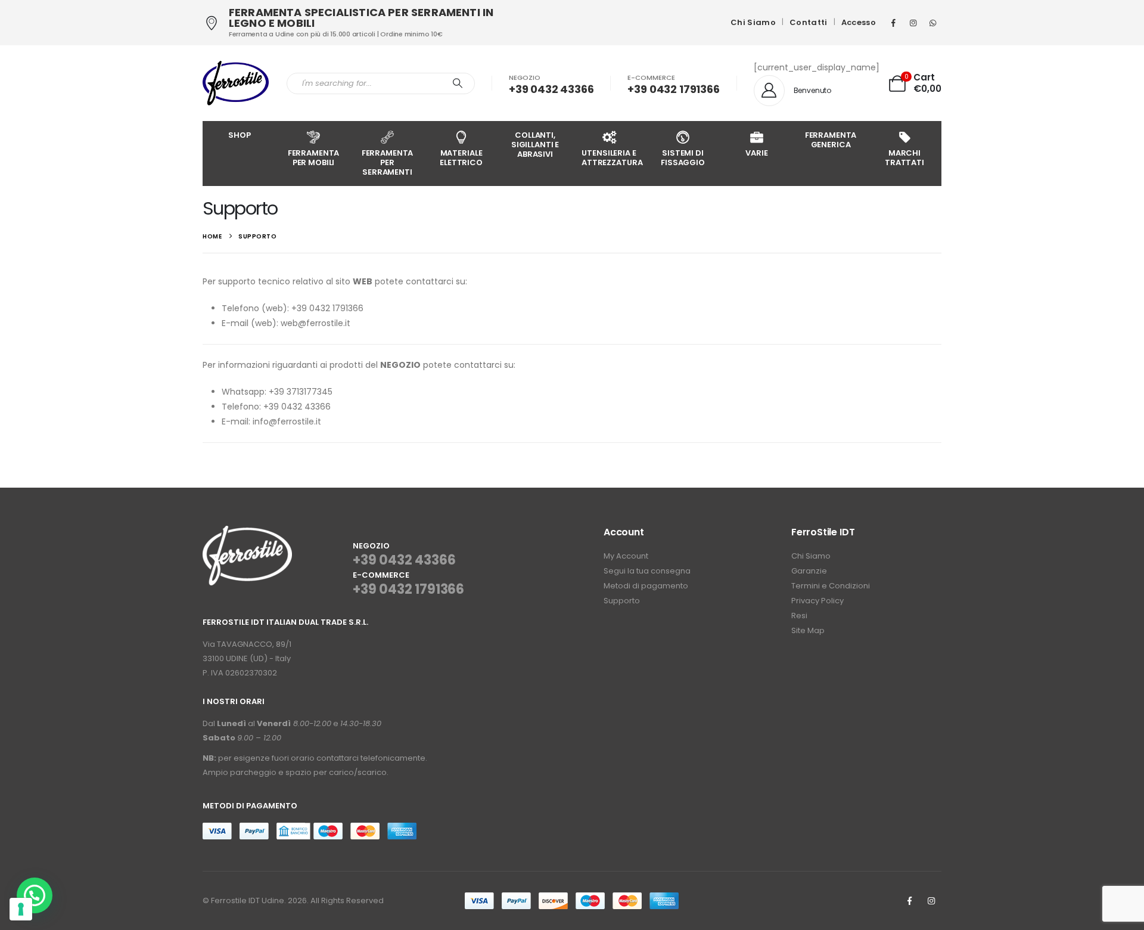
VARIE (756, 153)
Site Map (808, 630)
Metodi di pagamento (646, 585)
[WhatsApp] (932, 22)
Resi (799, 615)
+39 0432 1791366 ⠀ (408, 598)
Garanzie (809, 570)
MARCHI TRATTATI (904, 157)
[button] (34, 895)
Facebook (909, 901)
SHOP (239, 135)
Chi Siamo (753, 22)
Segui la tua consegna (647, 570)
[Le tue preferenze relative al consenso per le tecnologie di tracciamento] (21, 909)
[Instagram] (912, 22)
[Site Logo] (236, 83)
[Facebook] (893, 22)
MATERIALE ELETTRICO (461, 157)
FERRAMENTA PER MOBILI (314, 157)
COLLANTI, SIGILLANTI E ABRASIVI (535, 144)
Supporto (622, 600)
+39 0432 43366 (404, 560)
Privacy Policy (817, 600)
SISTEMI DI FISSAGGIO (683, 157)
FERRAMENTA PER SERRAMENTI (388, 162)
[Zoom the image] (247, 532)
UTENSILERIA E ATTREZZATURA (612, 157)
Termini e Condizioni (830, 585)
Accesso (858, 22)
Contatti (808, 22)
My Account (626, 556)
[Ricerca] (457, 83)
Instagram (931, 901)
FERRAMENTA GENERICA (831, 139)
